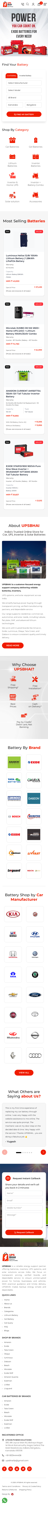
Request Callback (25, 1232)
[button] (18, 1152)
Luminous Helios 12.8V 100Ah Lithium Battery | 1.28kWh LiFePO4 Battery (22, 258)
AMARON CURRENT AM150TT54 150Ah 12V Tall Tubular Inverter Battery (23, 394)
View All (24, 1072)
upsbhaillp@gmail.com (17, 1460)
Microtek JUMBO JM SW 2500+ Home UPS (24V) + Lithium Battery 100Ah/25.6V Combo (22, 331)
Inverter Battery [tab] (25, 75)
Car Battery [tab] (11, 75)
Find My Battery (25, 114)
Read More (12, 645)
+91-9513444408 (13, 1455)
